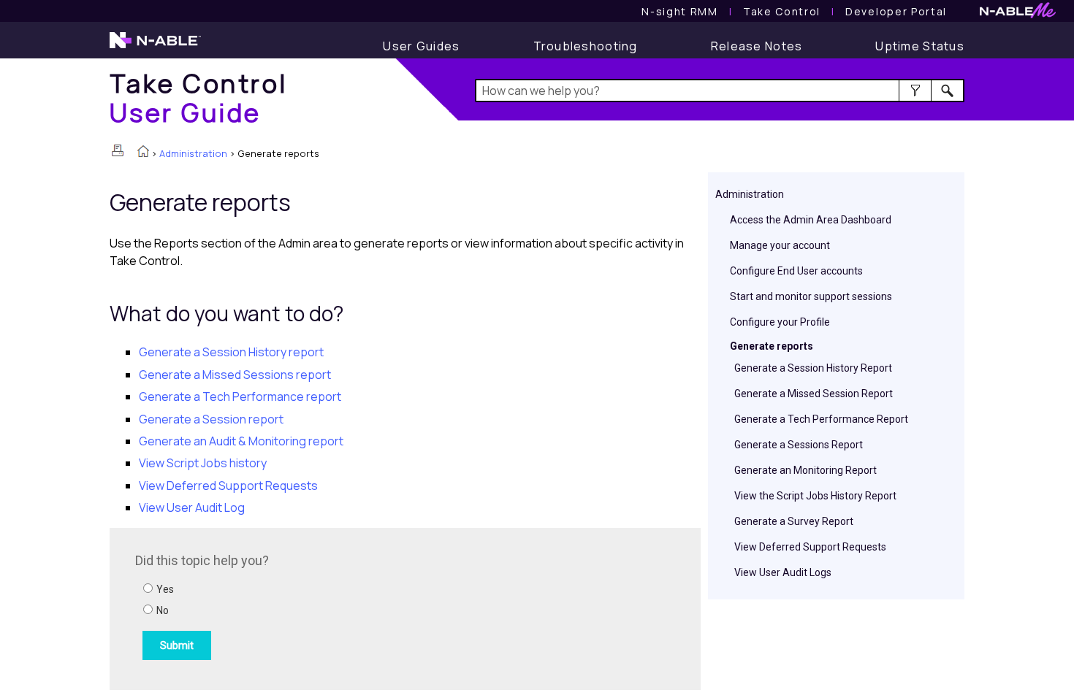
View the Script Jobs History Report (815, 496)
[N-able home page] (155, 47)
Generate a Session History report (231, 352)
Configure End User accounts (796, 271)
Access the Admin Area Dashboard (810, 220)
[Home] (143, 153)
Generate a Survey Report (793, 521)
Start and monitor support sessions (811, 296)
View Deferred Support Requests (810, 547)
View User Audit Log (192, 507)
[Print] (118, 150)
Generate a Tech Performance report (240, 396)
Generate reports (771, 346)
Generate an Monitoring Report (805, 470)
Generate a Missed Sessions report (235, 375)
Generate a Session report (211, 419)
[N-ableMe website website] (1018, 14)
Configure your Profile (780, 322)
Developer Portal (896, 11)
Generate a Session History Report (813, 368)
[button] (915, 90)
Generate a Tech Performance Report (821, 419)
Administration (193, 153)
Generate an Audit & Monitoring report (241, 441)
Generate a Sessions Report (798, 444)
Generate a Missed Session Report (813, 393)
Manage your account (780, 245)
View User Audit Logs (782, 572)
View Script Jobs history (203, 463)
